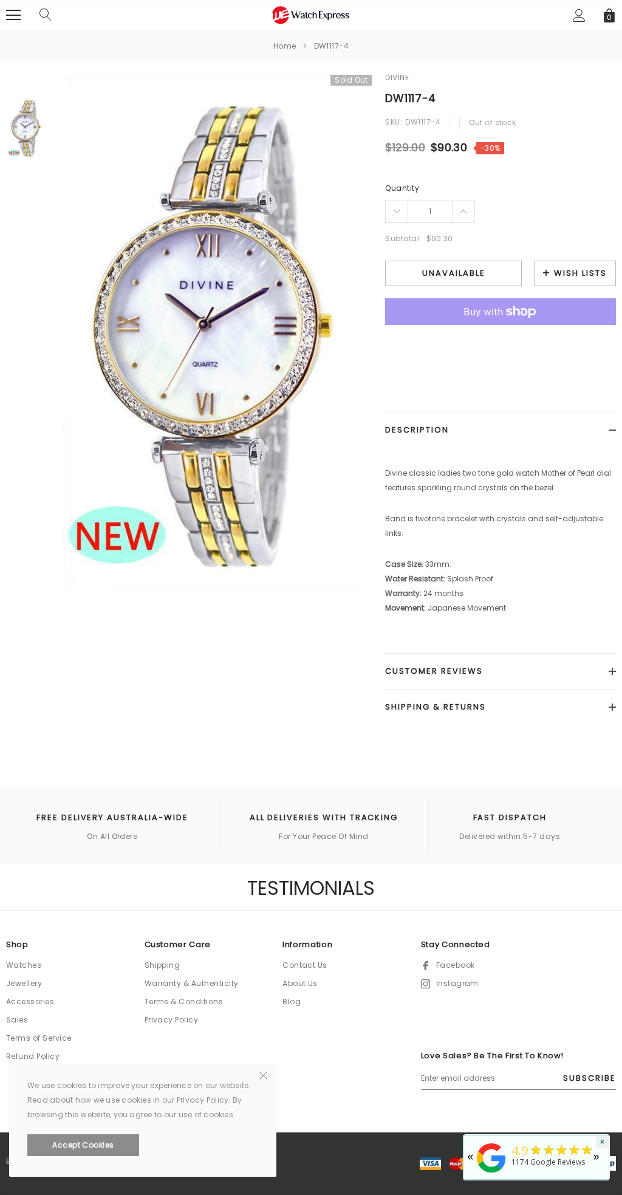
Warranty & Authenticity (192, 983)
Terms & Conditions (184, 1001)
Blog (291, 1001)
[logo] (311, 14)
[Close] (263, 1074)
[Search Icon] (45, 15)
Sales (17, 1020)
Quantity (402, 188)
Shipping (162, 965)
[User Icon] (579, 15)
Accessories (30, 1001)
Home (284, 46)
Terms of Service (39, 1038)
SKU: (393, 122)
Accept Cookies (83, 1145)
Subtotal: (403, 238)
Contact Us (304, 965)
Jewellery (24, 983)
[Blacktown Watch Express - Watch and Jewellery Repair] (491, 1173)
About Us (300, 983)
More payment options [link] (500, 341)
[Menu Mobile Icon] (13, 15)
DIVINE (397, 77)
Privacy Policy (172, 1020)
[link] (26, 129)
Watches (23, 965)
